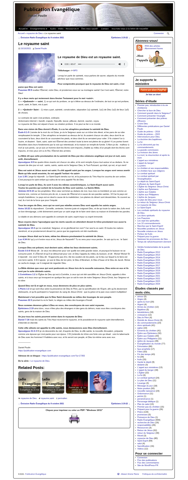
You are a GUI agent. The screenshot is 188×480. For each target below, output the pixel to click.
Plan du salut (143, 404)
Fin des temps (144, 354)
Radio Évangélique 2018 (148, 268)
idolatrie (141, 364)
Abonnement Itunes (154, 48)
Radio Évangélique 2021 (148, 276)
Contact (105, 28)
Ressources (142, 427)
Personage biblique (146, 401)
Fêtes (140, 351)
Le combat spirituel (146, 173)
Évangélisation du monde (149, 343)
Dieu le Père (143, 317)
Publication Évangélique (52, 9)
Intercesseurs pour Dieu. (148, 136)
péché (140, 396)
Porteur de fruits (144, 234)
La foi (139, 142)
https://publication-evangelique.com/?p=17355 (63, 356)
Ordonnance (143, 393)
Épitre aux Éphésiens (147, 333)
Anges (140, 299)
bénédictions (143, 312)
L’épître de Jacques (146, 197)
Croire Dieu (142, 123)
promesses (142, 414)
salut (139, 443)
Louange (141, 383)
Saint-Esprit (142, 441)
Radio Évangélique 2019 (148, 270)
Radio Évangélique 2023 (148, 281)
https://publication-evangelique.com (34, 350)
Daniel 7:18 (23, 319)
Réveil (140, 435)
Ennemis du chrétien (146, 330)
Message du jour (145, 386)
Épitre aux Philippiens (147, 338)
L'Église (141, 372)
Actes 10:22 (24, 208)
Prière (140, 412)
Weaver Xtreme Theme (130, 474)
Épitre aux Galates (146, 336)
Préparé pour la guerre (148, 236)
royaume (45, 398)
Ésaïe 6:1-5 (23, 132)
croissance (142, 315)
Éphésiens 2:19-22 (120, 38)
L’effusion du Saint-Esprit (148, 184)
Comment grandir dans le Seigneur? (154, 113)
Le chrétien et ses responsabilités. (153, 168)
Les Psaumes (143, 218)
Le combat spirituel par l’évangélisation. (148, 177)
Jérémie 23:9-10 (26, 191)
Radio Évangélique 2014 (148, 257)
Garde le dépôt (144, 362)
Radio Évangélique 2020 (148, 273)
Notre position (143, 388)
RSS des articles (152, 46)
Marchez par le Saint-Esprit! (150, 226)
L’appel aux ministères (147, 160)
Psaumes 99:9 (25, 90)
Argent (140, 304)
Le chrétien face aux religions (151, 171)
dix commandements (147, 323)
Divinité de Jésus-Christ (148, 320)
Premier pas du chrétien (148, 407)
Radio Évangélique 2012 (148, 252)
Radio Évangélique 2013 (148, 255)
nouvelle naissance (146, 391)
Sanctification (143, 446)
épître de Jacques (145, 341)
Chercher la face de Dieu (149, 110)
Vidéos (140, 448)
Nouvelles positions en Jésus (150, 228)
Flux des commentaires (148, 462)
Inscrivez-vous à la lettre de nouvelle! (130, 28)
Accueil (22, 28)
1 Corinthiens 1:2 (26, 274)
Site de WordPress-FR (147, 465)
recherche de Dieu (146, 422)
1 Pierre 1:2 (23, 289)
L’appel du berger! (145, 163)
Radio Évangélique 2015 (148, 260)
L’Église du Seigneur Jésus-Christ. (153, 186)
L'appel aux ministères (147, 367)
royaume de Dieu (35, 33)
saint (52, 398)
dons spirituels (144, 325)
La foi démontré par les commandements (148, 145)
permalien (62, 398)
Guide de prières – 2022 (148, 134)
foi (138, 357)
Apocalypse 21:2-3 (27, 331)
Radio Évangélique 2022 (148, 278)
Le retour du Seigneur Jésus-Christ (153, 202)
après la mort (143, 302)
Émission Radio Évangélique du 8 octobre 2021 (41, 38)
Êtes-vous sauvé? (89, 28)
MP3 (75, 70)
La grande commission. (148, 150)
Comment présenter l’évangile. (151, 116)
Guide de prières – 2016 (148, 131)
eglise (140, 328)
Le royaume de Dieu (146, 205)
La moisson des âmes (147, 152)
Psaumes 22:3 (25, 300)
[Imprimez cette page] (74, 424)
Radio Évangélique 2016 (148, 263)
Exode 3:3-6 (24, 250)
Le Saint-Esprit (144, 207)
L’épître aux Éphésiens (147, 189)
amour (140, 296)
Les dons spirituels (146, 215)
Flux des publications (147, 460)
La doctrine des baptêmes (149, 139)
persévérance (143, 399)
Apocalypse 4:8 (26, 162)
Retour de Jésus (145, 430)
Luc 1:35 (22, 176)
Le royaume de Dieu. (40, 361)
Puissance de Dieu (146, 417)
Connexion (159, 33)
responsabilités (144, 425)
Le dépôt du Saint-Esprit (148, 181)
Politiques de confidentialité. (154, 474)
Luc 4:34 (22, 239)
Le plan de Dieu (144, 380)
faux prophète (143, 349)
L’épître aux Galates (146, 192)
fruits (139, 359)
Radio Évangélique (146, 420)
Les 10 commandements (148, 223)
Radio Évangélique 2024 (148, 284)
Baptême (141, 309)
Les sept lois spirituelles (148, 220)
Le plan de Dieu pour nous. (150, 200)
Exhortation (142, 346)
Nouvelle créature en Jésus (150, 231)
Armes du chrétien (145, 307)
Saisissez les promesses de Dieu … (154, 239)
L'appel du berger (145, 370)
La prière (141, 165)
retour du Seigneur (146, 433)
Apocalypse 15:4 (26, 228)
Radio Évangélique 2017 (148, 265)
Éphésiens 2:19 (26, 308)
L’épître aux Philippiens (148, 194)
